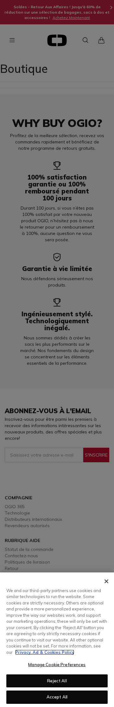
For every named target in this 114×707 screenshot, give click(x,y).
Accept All (57, 696)
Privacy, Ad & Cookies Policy (44, 652)
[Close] (106, 581)
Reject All (56, 680)
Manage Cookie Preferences (57, 664)
